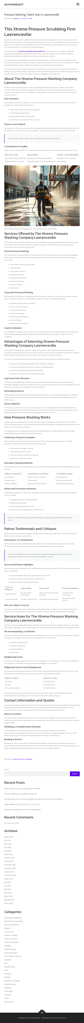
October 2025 (9, 872)
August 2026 (8, 837)
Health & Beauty (10, 949)
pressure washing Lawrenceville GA (32, 51)
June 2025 (7, 886)
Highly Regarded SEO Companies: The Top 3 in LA (22, 804)
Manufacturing (9, 967)
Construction (8, 932)
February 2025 (9, 900)
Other (6, 970)
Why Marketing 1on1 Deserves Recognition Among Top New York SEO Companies (33, 799)
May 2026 (7, 847)
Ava (30, 18)
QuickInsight (14, 4)
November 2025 (10, 868)
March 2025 (8, 896)
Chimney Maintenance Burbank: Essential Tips (20, 794)
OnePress (45, 1018)
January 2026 (8, 861)
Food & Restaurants (11, 942)
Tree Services (9, 1002)
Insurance (7, 960)
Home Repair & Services (12, 956)
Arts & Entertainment (11, 925)
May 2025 (7, 889)
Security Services (10, 984)
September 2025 (10, 875)
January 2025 (8, 903)
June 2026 (7, 844)
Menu (78, 4)
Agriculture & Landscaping (13, 921)
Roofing (7, 977)
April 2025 (7, 893)
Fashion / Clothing (10, 935)
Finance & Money (10, 939)
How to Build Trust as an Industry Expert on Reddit (22, 788)
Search (6, 769)
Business (7, 928)
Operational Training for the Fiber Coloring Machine (22, 809)
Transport (7, 995)
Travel (6, 998)
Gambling (7, 946)
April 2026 (7, 851)
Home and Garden (10, 953)
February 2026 (9, 858)
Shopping (7, 988)
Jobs (5, 963)
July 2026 (7, 840)
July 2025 (7, 882)
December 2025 (10, 865)
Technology (8, 991)
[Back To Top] (42, 1013)
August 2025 (8, 879)
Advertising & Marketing (12, 918)
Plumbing (7, 974)
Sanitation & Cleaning (22, 759)
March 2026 (8, 854)
